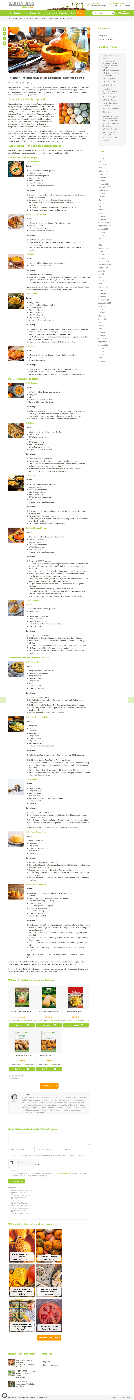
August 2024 (103, 229)
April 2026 (102, 164)
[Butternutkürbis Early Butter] (49, 997)
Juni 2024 (102, 235)
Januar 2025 (102, 213)
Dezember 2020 (104, 361)
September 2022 (104, 303)
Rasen (40, 13)
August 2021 (103, 345)
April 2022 (102, 319)
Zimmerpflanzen (50, 13)
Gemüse (17, 13)
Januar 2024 (102, 251)
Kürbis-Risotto (111, 82)
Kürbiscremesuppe (113, 70)
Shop (82, 13)
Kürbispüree (110, 78)
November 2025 (104, 181)
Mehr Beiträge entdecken (48, 1338)
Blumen (33, 13)
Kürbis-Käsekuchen (113, 120)
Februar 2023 (103, 287)
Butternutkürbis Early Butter (49, 1011)
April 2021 (102, 354)
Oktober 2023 (103, 261)
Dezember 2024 (104, 216)
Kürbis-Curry (110, 100)
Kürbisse (11, 104)
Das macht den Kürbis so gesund (111, 57)
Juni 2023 (102, 274)
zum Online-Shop (48, 1086)
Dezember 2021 (104, 332)
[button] (4, 29)
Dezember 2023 (104, 255)
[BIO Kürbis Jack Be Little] (49, 1041)
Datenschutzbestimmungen (61, 1173)
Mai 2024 (101, 239)
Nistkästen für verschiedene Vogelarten (25, 1383)
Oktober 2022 (103, 300)
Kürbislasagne (111, 97)
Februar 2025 (103, 210)
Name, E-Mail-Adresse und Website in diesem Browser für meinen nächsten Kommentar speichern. (48, 1156)
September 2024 (104, 226)
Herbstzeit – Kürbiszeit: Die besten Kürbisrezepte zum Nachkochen (46, 77)
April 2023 (102, 280)
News (72, 13)
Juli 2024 (101, 232)
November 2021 (104, 335)
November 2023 (104, 258)
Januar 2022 (102, 329)
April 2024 (102, 242)
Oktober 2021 (103, 338)
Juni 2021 (102, 351)
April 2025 (102, 203)
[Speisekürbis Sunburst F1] (76, 997)
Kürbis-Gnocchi (111, 94)
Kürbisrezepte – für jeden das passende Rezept (112, 62)
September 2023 (104, 264)
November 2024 (104, 219)
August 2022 (103, 306)
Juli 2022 (101, 309)
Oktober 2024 (103, 223)
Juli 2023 (101, 271)
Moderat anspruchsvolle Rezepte (111, 90)
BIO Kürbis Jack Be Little (48, 1055)
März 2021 (102, 358)
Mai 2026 (101, 161)
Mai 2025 (101, 200)
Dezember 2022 (104, 293)
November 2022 (104, 297)
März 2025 (102, 206)
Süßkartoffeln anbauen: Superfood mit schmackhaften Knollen (25, 1362)
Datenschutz (125, 1397)
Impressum (114, 1397)
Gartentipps (63, 13)
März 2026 (102, 168)
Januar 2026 (102, 174)
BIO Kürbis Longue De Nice (22, 1055)
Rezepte (31, 83)
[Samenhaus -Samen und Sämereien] (123, 14)
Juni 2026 (102, 158)
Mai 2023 (101, 277)
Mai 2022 (101, 316)
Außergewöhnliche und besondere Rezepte (110, 117)
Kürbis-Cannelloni (112, 109)
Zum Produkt (20, 1025)
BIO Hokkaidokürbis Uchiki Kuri (22, 1011)
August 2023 (103, 268)
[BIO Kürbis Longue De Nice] (22, 1041)
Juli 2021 (101, 348)
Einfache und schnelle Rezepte (111, 67)
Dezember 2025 (104, 177)
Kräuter (25, 13)
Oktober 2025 (103, 184)
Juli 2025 (101, 193)
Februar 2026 (103, 171)
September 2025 (104, 187)
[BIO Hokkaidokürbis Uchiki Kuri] (22, 997)
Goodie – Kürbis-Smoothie (110, 139)
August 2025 (103, 190)
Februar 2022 (103, 326)
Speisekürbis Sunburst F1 (75, 1011)
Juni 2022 (102, 313)
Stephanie (23, 83)
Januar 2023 (102, 290)
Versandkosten (23, 1020)
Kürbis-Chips (110, 85)
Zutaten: (109, 112)
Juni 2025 (102, 197)
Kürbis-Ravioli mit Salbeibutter (110, 125)
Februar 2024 (103, 248)
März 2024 (102, 245)
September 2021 (104, 342)
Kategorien (102, 36)
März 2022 (102, 322)
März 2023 (102, 284)
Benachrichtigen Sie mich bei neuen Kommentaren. (30, 1171)
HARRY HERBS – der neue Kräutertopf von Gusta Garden (25, 1373)
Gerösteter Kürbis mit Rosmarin (110, 74)
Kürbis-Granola (111, 129)
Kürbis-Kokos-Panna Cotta (109, 133)
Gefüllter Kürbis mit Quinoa (110, 104)
